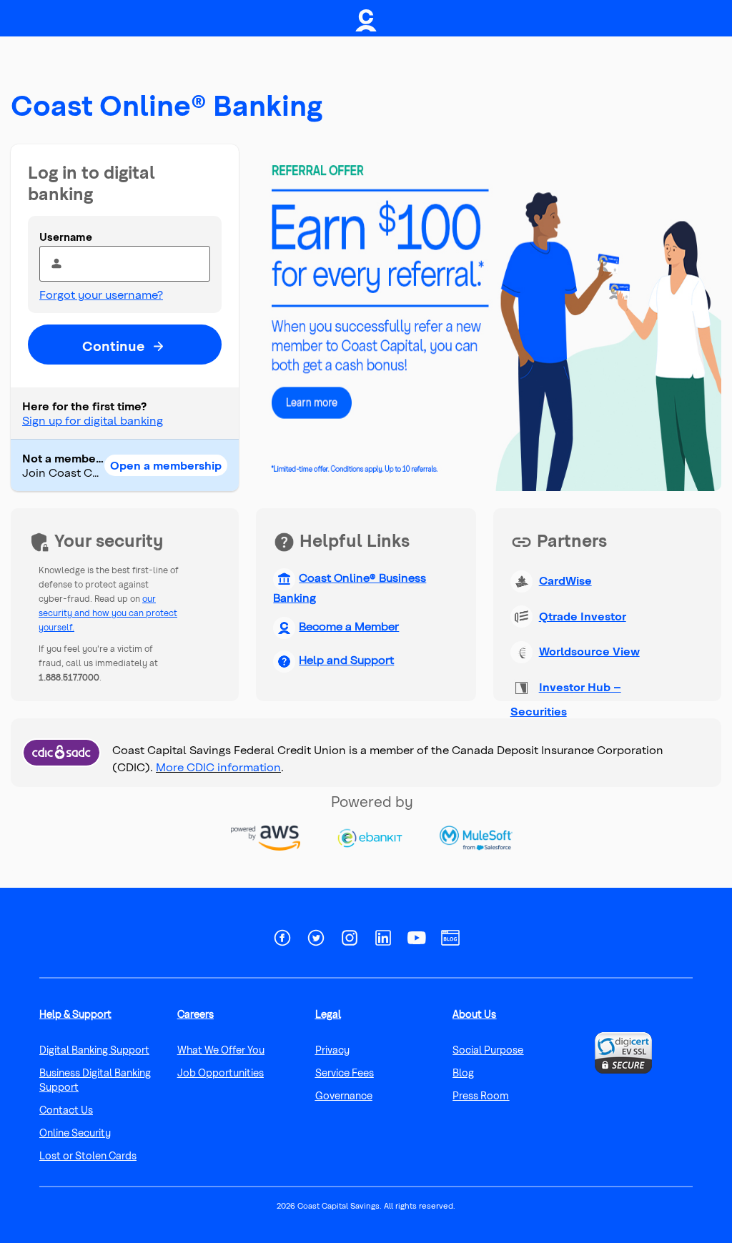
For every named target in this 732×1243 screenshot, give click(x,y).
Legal (328, 1014)
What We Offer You (220, 1050)
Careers (195, 1014)
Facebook (282, 941)
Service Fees (344, 1072)
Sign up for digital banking (92, 420)
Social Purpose (487, 1050)
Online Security (75, 1132)
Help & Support (75, 1014)
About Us (474, 1014)
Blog (450, 941)
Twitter (316, 941)
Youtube (416, 941)
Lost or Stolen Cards (88, 1155)
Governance (343, 1095)
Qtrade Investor (582, 616)
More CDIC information (218, 766)
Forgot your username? (101, 294)
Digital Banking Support (94, 1050)
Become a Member (349, 626)
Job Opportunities (220, 1072)
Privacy (332, 1050)
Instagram (349, 941)
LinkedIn (383, 941)
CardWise (565, 580)
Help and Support (346, 659)
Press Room (480, 1095)
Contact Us (66, 1110)
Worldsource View (589, 651)
